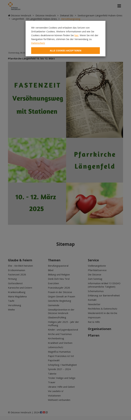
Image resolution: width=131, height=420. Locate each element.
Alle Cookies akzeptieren (65, 50)
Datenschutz (38, 43)
